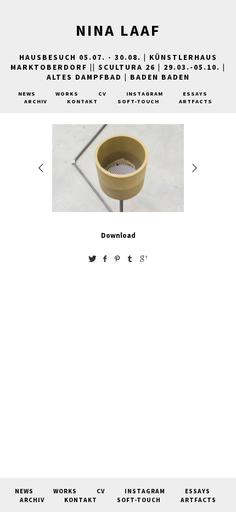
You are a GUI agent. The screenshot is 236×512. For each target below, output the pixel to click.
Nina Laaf (118, 30)
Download (118, 235)
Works (66, 93)
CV (102, 93)
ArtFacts (195, 101)
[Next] (195, 168)
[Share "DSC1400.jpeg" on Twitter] (92, 258)
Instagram (144, 93)
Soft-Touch (138, 101)
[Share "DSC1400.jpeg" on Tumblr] (130, 258)
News (27, 93)
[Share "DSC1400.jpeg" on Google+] (143, 258)
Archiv (35, 101)
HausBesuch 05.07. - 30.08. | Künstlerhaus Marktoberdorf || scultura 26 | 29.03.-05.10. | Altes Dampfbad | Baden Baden (118, 67)
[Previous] (42, 168)
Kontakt (82, 101)
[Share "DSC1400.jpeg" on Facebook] (105, 258)
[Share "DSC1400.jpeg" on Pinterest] (117, 258)
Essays (195, 93)
